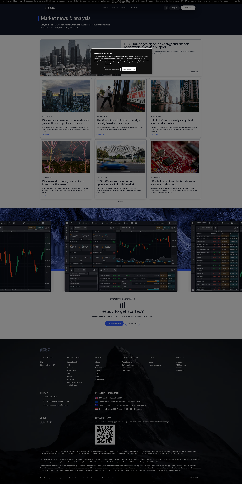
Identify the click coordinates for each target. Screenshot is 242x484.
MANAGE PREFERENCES (112, 69)
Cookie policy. (108, 63)
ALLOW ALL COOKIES (129, 69)
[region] (121, 61)
